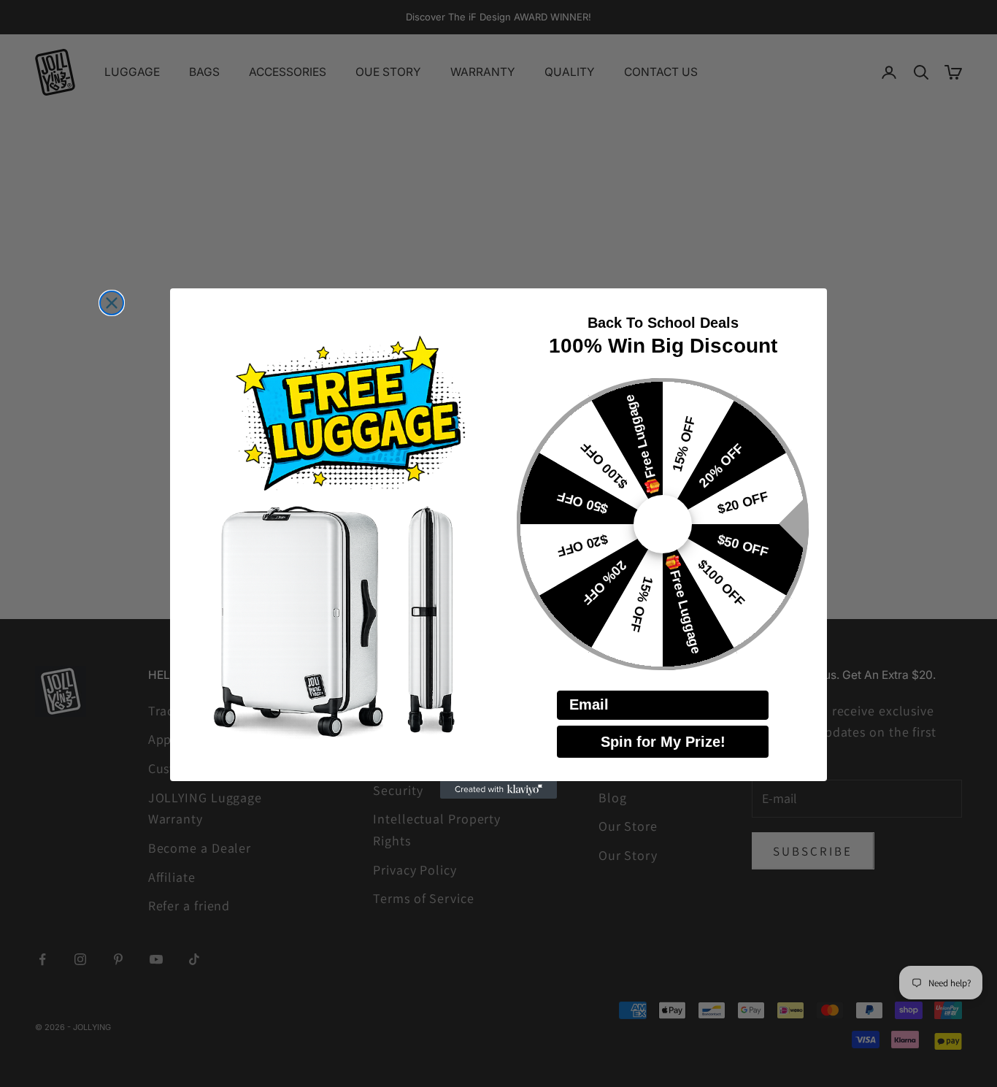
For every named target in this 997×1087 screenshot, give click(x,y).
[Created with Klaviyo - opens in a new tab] (498, 790)
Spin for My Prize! (663, 742)
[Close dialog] (111, 303)
